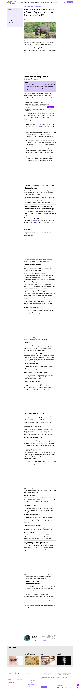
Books (32, 2)
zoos (38, 277)
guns (25, 519)
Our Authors (30, 677)
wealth (37, 368)
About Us (30, 679)
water (45, 267)
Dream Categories (25, 2)
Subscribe (70, 2)
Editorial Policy (31, 684)
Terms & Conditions (32, 680)
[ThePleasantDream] (11, 2)
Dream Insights (38, 2)
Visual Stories (46, 2)
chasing (34, 295)
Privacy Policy (31, 682)
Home (25, 6)
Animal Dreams (30, 6)
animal (41, 124)
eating (38, 419)
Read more (44, 640)
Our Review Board (54, 2)
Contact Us (30, 686)
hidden (35, 220)
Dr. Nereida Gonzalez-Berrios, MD (38, 19)
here (25, 602)
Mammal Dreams (38, 6)
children (51, 347)
